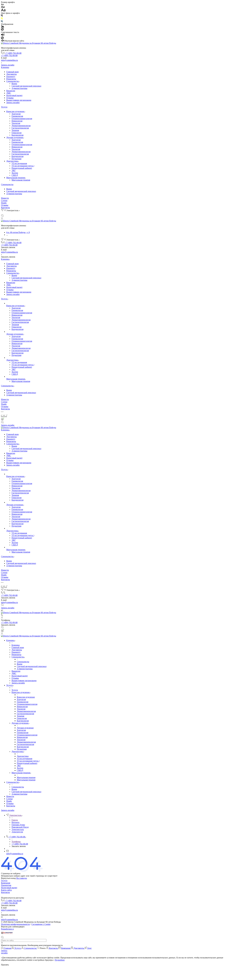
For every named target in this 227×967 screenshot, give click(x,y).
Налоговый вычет (14, 95)
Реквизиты (11, 79)
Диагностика (12, 161)
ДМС (8, 93)
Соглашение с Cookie (40, 924)
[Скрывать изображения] (2, 30)
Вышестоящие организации (18, 100)
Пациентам (6, 885)
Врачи (14, 83)
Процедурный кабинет (22, 168)
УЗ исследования (19, 163)
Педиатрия (16, 159)
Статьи (4, 200)
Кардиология (17, 135)
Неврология (17, 121)
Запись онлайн (7, 65)
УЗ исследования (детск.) (23, 166)
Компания (5, 883)
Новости (5, 198)
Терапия (15, 130)
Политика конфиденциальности (15, 924)
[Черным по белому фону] (2, 16)
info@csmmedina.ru (9, 60)
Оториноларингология (22, 118)
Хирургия (16, 114)
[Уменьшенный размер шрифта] (2, 4)
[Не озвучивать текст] (2, 38)
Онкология (16, 133)
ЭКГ (14, 170)
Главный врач (12, 72)
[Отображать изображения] (2, 27)
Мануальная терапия (15, 177)
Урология (16, 123)
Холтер (15, 173)
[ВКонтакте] (2, 213)
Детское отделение (15, 137)
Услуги (4, 107)
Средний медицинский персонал (26, 86)
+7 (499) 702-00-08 (13, 53)
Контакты (5, 207)
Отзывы (10, 98)
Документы (11, 74)
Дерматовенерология (21, 125)
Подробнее (60, 960)
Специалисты (12, 81)
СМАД (15, 175)
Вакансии (10, 91)
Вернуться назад (8, 878)
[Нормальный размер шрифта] (3, 7)
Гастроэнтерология (20, 128)
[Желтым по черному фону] (2, 19)
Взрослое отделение (15, 111)
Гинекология (17, 116)
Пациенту (10, 76)
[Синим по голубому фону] (2, 22)
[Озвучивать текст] (2, 35)
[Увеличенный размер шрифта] (3, 11)
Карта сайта (6, 890)
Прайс (4, 203)
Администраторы (19, 88)
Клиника (5, 67)
